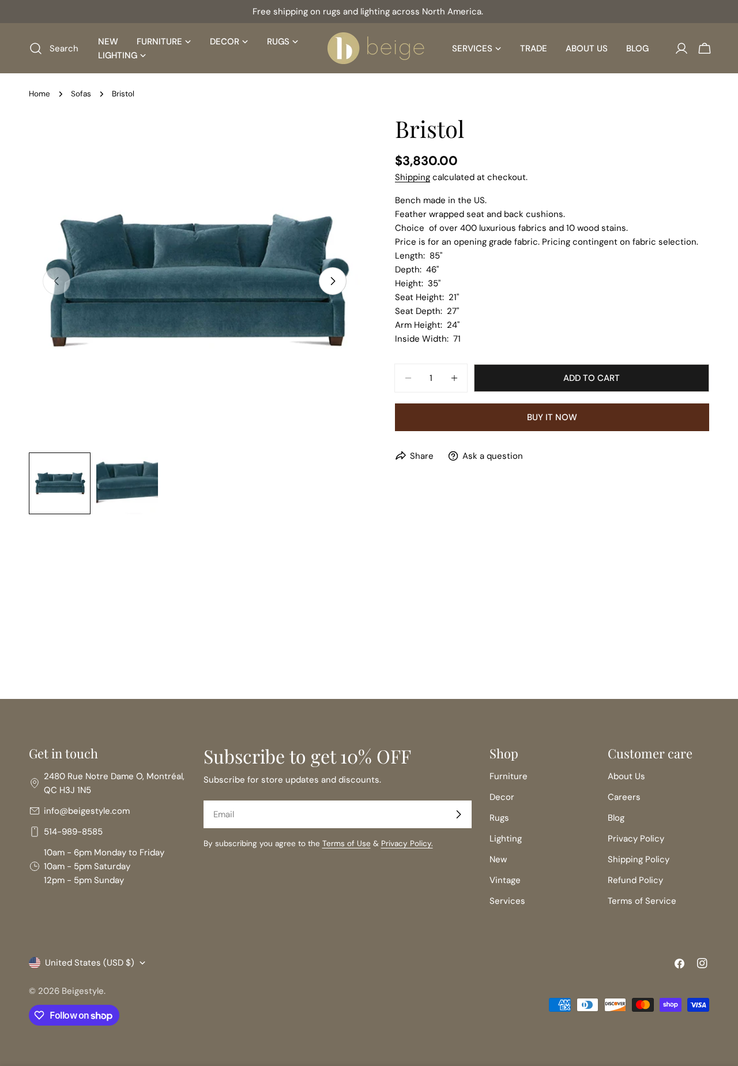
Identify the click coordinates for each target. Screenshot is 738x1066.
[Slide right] (333, 281)
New (498, 859)
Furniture (509, 776)
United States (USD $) (89, 962)
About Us (626, 776)
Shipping (412, 177)
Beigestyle (83, 991)
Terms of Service (642, 901)
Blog (616, 818)
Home (39, 94)
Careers (624, 797)
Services (507, 901)
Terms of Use (346, 843)
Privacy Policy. (407, 843)
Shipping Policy (638, 859)
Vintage (505, 880)
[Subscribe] (458, 814)
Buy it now (552, 417)
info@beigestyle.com (87, 811)
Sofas (81, 94)
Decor (502, 797)
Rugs (499, 818)
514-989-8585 (73, 831)
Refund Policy (635, 880)
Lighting (506, 838)
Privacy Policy (636, 838)
